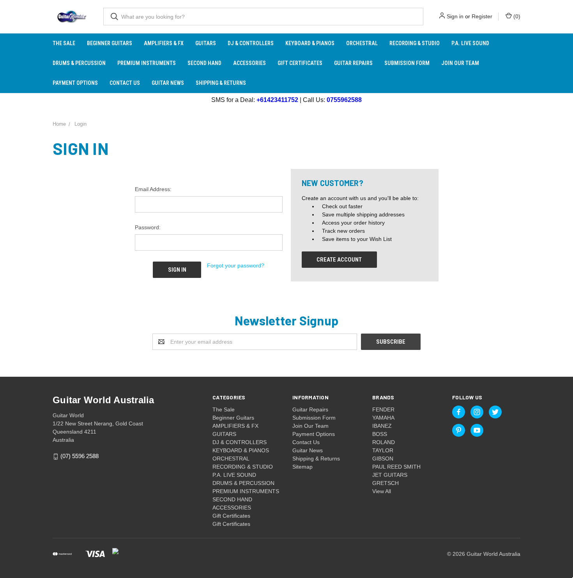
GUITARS (205, 43)
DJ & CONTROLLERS (251, 43)
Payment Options (75, 83)
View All (381, 491)
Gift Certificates (300, 63)
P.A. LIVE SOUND (470, 43)
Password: (148, 227)
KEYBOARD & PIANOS (309, 43)
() (516, 16)
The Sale (64, 43)
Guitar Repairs (353, 63)
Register (482, 16)
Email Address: (153, 189)
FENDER (383, 409)
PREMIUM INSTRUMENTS (146, 63)
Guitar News (168, 83)
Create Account (339, 259)
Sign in (455, 16)
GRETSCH (385, 483)
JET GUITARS (389, 475)
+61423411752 (277, 100)
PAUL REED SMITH (396, 467)
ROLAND (383, 442)
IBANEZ (382, 426)
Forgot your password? (235, 265)
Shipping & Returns (221, 83)
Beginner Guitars (109, 43)
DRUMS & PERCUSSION (79, 63)
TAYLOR (382, 450)
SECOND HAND (204, 63)
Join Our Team (460, 63)
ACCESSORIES (249, 63)
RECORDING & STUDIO (414, 43)
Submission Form (407, 63)
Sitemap (302, 467)
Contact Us (125, 83)
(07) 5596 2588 (79, 456)
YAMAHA (383, 418)
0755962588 (344, 100)
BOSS (379, 434)
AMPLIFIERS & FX (164, 43)
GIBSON (382, 458)
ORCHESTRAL (362, 43)
